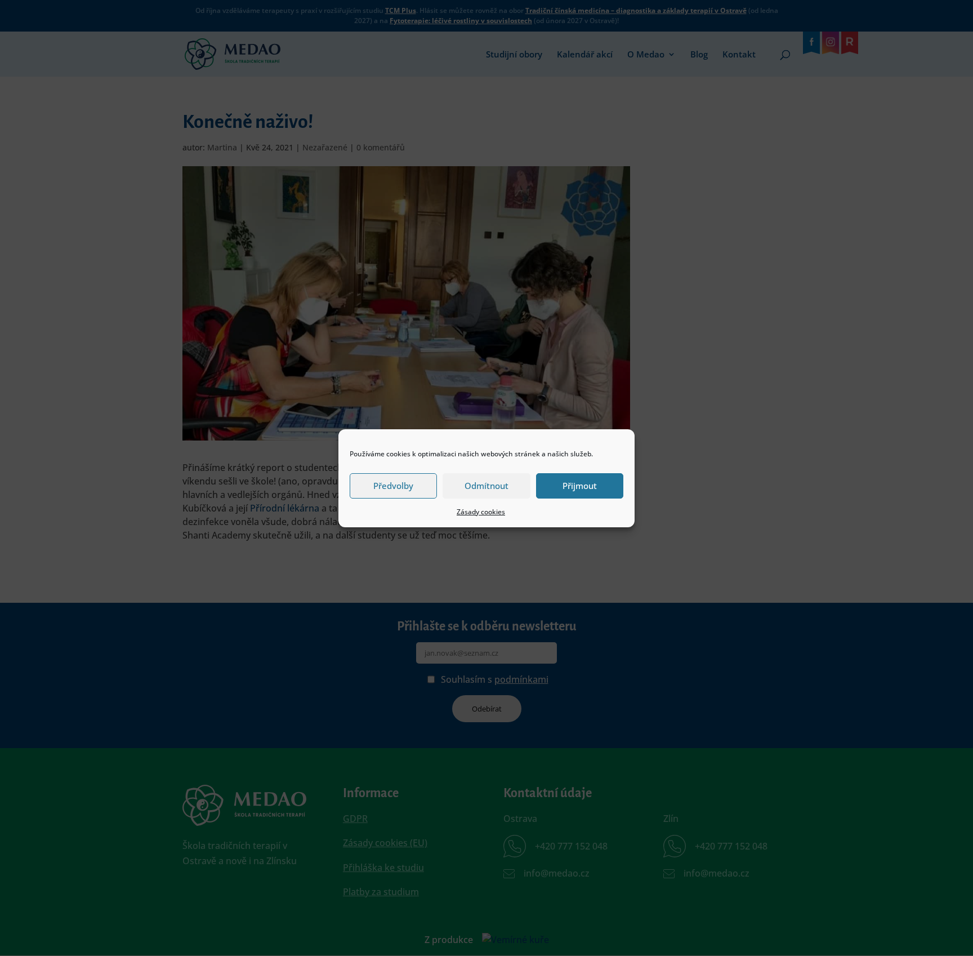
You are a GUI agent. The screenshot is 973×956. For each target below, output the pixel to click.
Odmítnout (486, 485)
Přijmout (580, 485)
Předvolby (393, 485)
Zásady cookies (481, 512)
